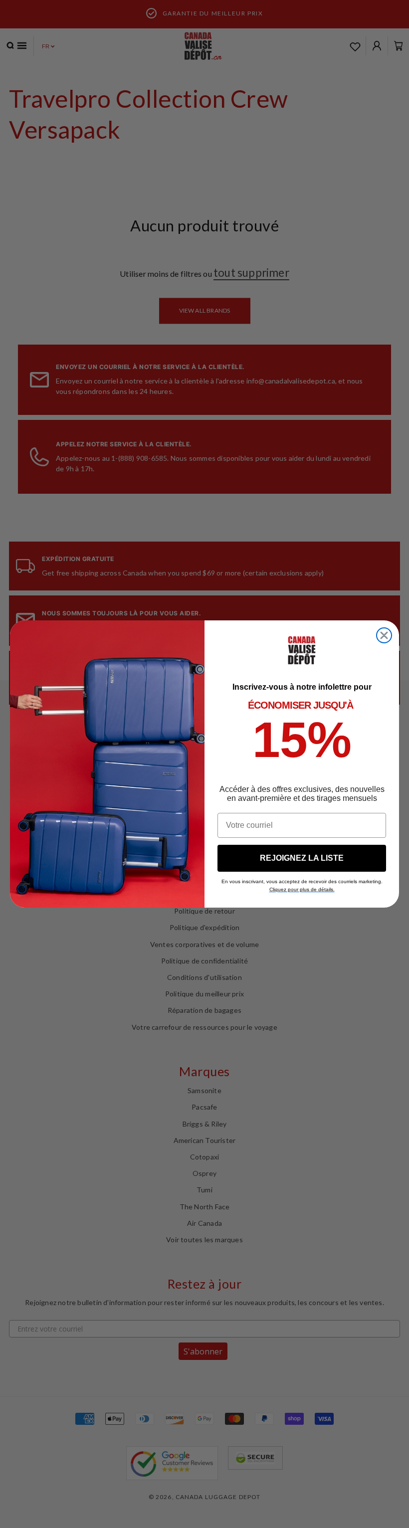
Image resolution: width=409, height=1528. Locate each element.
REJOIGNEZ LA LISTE (302, 858)
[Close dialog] (384, 635)
